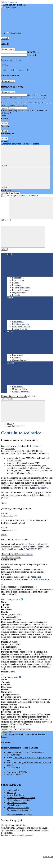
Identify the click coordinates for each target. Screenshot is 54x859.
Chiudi (4, 123)
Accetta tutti (11, 557)
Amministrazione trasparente (19, 810)
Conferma (15, 193)
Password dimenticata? (11, 60)
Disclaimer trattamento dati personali (17, 835)
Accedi (5, 38)
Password (31, 55)
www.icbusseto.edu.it (10, 599)
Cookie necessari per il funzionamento (18, 587)
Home (9, 423)
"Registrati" (42, 488)
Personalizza (7, 554)
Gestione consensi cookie (18, 807)
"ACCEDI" (10, 448)
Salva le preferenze (22, 729)
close (4, 249)
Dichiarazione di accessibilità (19, 800)
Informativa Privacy (15, 795)
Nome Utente (33, 52)
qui (11, 480)
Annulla (5, 193)
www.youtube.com (9, 677)
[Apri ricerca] (31, 208)
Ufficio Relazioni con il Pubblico (21, 797)
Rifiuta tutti (23, 554)
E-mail (30, 95)
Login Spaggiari (22, 105)
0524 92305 (16, 755)
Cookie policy (13, 790)
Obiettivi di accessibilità (17, 802)
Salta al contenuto (9, 2)
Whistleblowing (13, 805)
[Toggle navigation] (23, 237)
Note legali (11, 792)
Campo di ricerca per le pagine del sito (18, 396)
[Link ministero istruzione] (13, 5)
